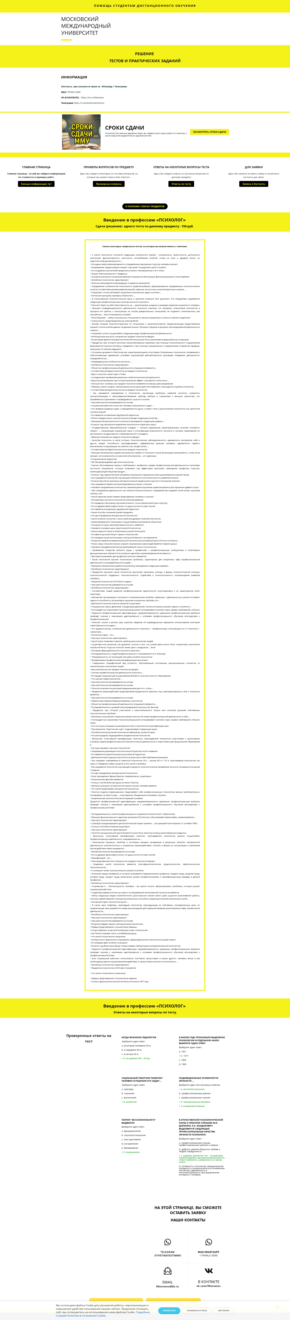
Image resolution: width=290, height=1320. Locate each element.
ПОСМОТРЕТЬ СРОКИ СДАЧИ (209, 131)
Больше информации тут (36, 183)
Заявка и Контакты (253, 183)
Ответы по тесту (181, 183)
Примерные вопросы (109, 183)
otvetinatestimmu (167, 1255)
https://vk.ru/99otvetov (92, 97)
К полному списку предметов (145, 206)
